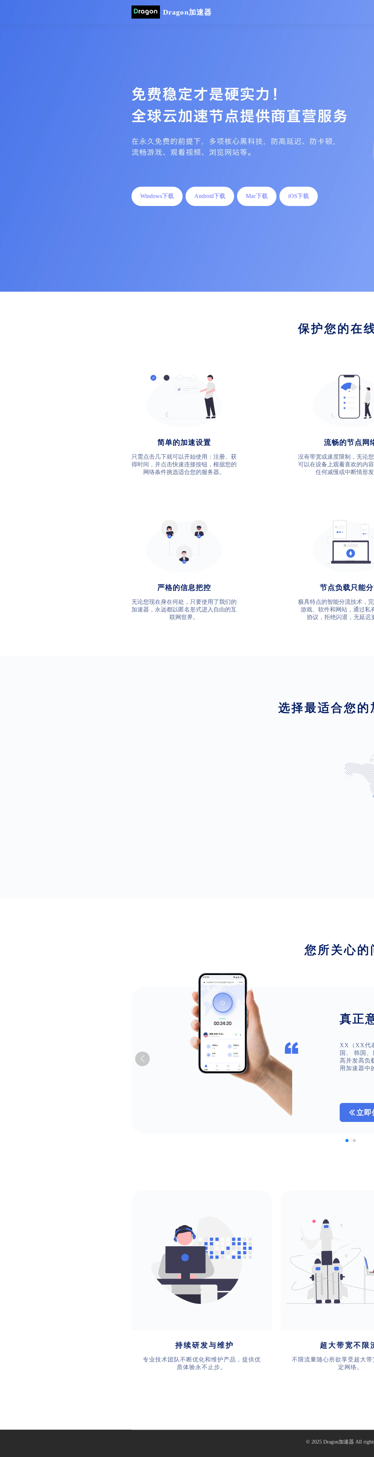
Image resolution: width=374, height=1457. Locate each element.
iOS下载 (298, 196)
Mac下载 (257, 196)
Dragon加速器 (338, 1442)
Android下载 (209, 196)
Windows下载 (157, 196)
